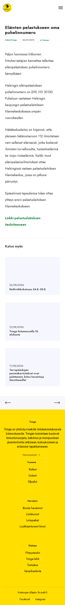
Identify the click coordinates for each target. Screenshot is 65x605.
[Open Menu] (60, 8)
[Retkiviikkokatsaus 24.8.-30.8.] (32, 276)
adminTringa (11, 39)
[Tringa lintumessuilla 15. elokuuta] (32, 321)
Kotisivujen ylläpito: (27, 592)
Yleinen (45, 40)
